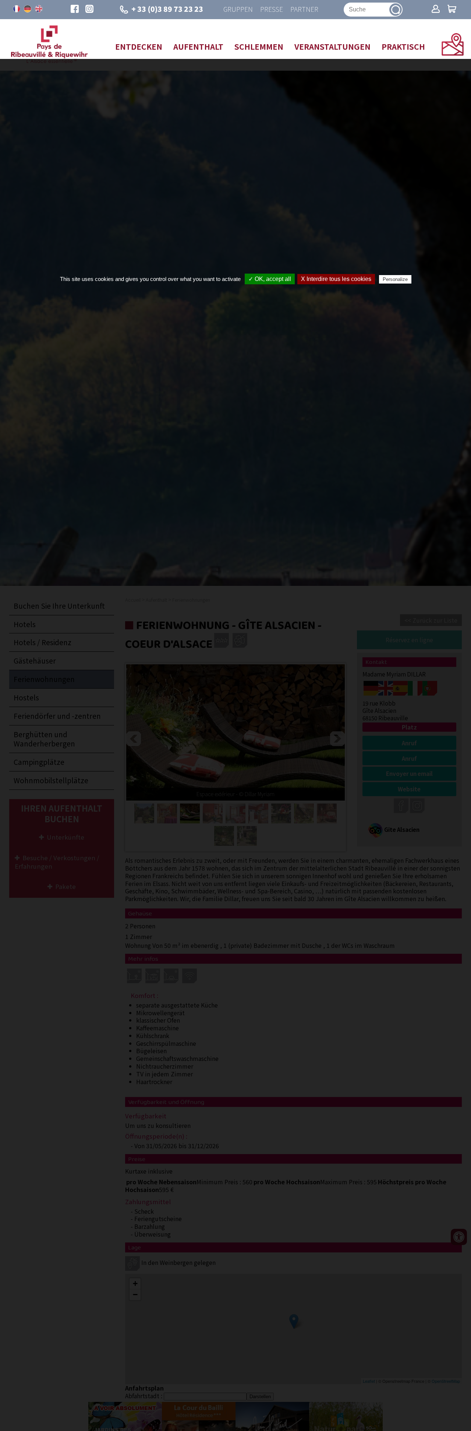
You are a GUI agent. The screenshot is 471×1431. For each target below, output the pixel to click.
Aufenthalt (198, 46)
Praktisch (403, 46)
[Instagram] (89, 9)
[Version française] (16, 9)
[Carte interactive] (453, 53)
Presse (271, 9)
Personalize (395, 279)
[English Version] (38, 9)
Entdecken (138, 46)
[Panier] (451, 9)
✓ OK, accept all (269, 279)
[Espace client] (435, 9)
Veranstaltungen (332, 46)
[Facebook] (74, 9)
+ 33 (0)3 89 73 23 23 (167, 9)
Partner (304, 9)
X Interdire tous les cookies (336, 279)
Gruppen (238, 9)
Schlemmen (258, 46)
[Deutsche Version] (27, 9)
